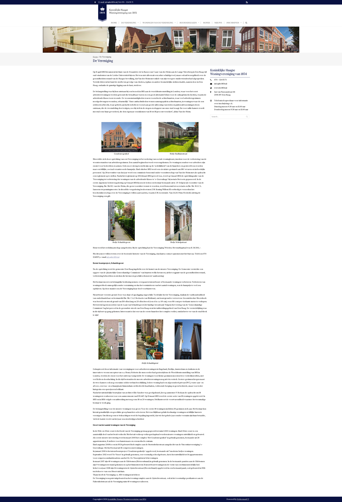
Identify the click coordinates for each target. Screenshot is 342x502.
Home (114, 23)
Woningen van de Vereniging (158, 23)
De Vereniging (128, 23)
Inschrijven (232, 23)
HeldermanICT (243, 499)
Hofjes (206, 23)
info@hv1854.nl (112, 257)
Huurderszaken (188, 23)
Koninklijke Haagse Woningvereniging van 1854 (127, 499)
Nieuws (218, 23)
